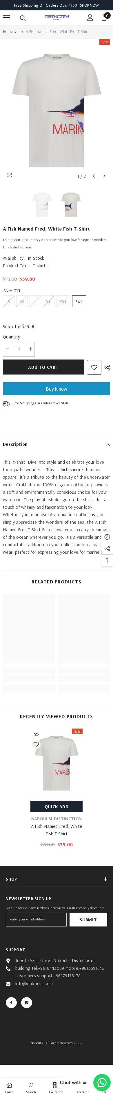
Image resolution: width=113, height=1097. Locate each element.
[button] (94, 176)
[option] (56, 110)
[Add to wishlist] (94, 367)
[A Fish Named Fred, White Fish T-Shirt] (56, 763)
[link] (29, 678)
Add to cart (43, 367)
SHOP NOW (89, 5)
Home (7, 31)
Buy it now (56, 389)
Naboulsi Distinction (56, 818)
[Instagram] (26, 1002)
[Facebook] (11, 1002)
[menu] (6, 17)
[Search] (22, 18)
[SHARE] (105, 368)
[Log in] (90, 17)
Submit (88, 919)
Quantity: (12, 337)
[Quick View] (36, 734)
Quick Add (56, 806)
